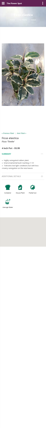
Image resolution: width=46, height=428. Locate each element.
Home (12, 20)
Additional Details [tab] (11, 176)
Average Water (8, 207)
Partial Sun (32, 193)
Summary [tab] (6, 154)
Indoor (33, 20)
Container (7, 193)
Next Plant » (21, 133)
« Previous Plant (8, 133)
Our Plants (23, 20)
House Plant (20, 193)
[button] (23, 230)
